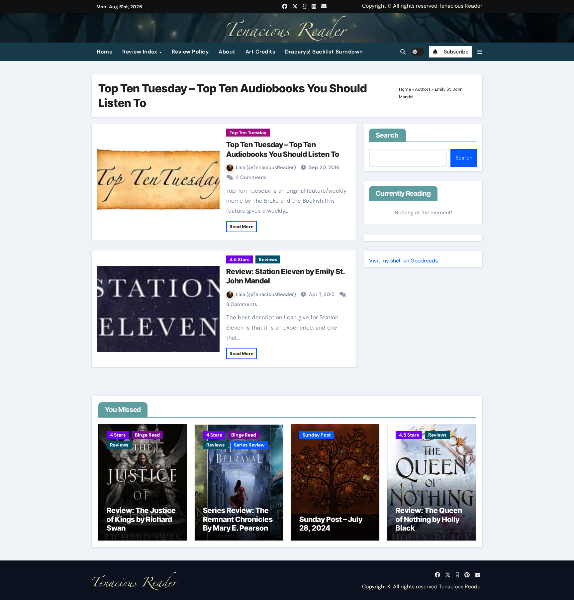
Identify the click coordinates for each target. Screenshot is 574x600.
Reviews (268, 259)
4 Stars (118, 435)
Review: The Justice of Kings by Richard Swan (141, 519)
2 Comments (251, 177)
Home (104, 51)
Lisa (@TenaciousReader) (266, 167)
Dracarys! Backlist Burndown (324, 51)
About (227, 51)
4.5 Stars (239, 259)
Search (387, 135)
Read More (241, 227)
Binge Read (147, 435)
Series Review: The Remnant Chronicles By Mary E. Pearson (238, 519)
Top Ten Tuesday (248, 133)
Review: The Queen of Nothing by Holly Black (429, 519)
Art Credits (260, 51)
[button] (479, 52)
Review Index (140, 51)
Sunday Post (317, 435)
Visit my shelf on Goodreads (403, 260)
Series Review (249, 445)
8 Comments (241, 304)
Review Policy (190, 51)
